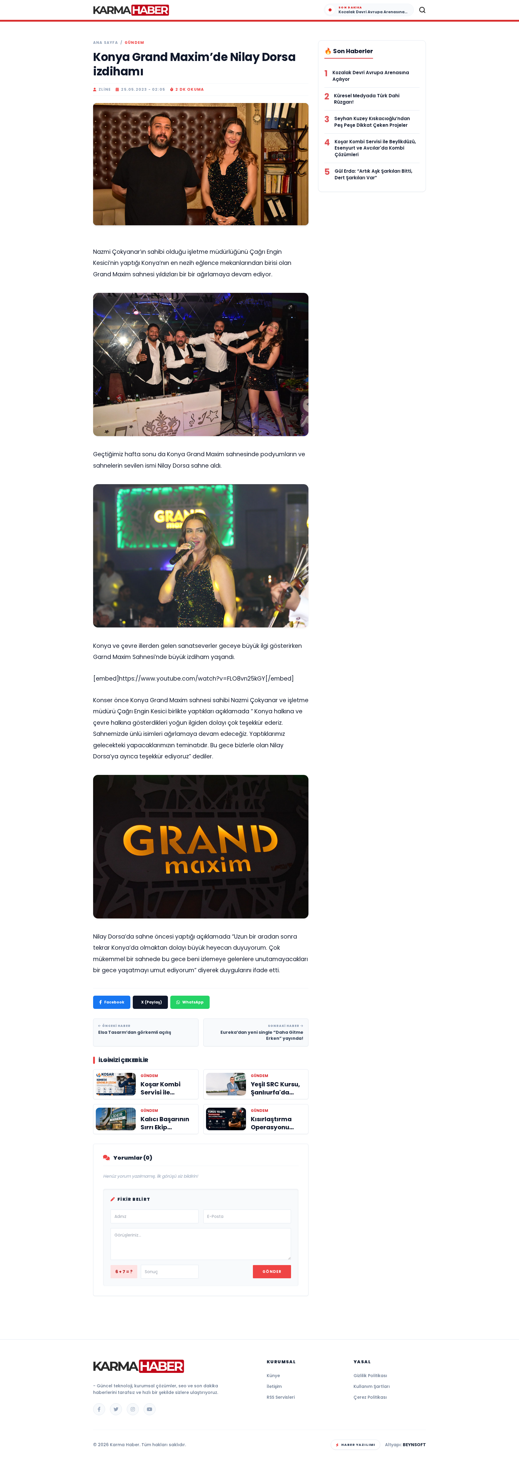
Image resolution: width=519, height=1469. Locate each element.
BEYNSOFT (414, 1445)
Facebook (114, 1002)
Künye (273, 1376)
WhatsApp (193, 1002)
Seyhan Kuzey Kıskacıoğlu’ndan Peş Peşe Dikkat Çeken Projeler (372, 121)
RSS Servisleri (281, 1397)
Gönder (272, 1271)
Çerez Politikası (370, 1397)
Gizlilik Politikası (370, 1376)
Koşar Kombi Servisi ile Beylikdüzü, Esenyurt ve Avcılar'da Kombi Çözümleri (375, 148)
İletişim (274, 1386)
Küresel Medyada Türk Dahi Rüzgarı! (366, 99)
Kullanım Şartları (372, 1386)
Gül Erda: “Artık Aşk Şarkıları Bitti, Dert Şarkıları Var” (373, 174)
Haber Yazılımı (358, 1444)
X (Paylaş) (151, 1002)
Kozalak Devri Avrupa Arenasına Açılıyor (370, 75)
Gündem (134, 42)
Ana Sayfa (105, 42)
